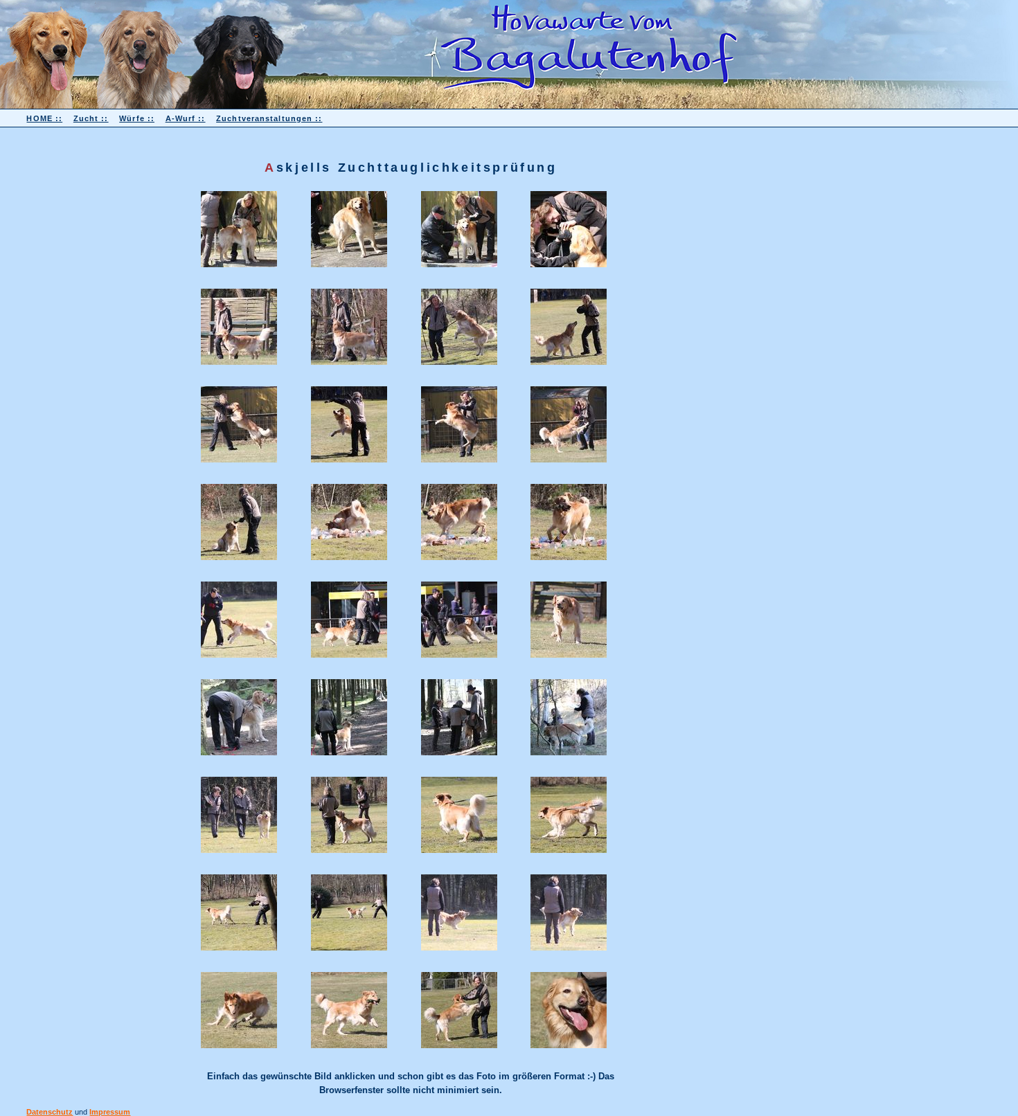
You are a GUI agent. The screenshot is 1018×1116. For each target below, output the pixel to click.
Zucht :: (91, 118)
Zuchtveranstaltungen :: (269, 118)
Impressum (109, 1112)
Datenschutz (49, 1112)
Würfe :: (136, 118)
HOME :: (44, 118)
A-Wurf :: (186, 118)
